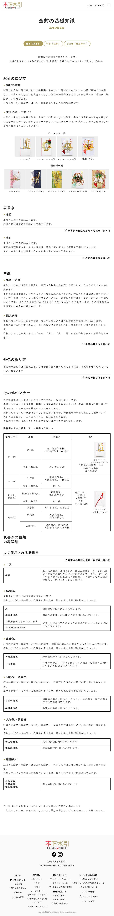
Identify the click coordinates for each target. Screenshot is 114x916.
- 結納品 (37, 887)
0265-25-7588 (50, 865)
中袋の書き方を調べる (98, 344)
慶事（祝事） (33, 43)
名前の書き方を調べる (98, 258)
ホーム (18, 875)
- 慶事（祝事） (59, 895)
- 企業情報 (18, 884)
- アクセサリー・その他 (37, 898)
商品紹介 (37, 875)
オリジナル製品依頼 (88, 875)
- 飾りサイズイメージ (88, 887)
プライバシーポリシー (88, 896)
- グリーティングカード (37, 895)
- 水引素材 (37, 902)
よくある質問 (18, 897)
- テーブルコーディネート (60, 879)
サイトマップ (88, 901)
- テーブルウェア (37, 891)
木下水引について (18, 880)
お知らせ (18, 892)
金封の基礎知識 (59, 891)
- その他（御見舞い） (60, 903)
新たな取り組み (59, 875)
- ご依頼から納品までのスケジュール (88, 883)
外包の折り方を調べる (98, 377)
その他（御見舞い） (77, 43)
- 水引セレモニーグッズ (37, 906)
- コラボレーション (60, 883)
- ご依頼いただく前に (88, 879)
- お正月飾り (37, 879)
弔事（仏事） (53, 43)
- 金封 (36, 883)
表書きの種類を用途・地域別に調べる (89, 230)
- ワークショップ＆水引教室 (60, 887)
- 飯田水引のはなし (18, 888)
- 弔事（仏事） (59, 899)
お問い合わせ (88, 891)
